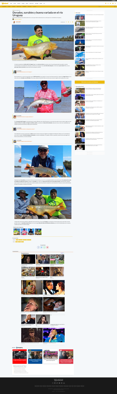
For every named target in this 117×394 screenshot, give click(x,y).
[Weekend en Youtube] (59, 383)
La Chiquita (13, 6)
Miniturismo (29, 6)
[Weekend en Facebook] (54, 383)
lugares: (14, 239)
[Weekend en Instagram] (52, 383)
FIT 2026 (9, 6)
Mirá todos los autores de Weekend (89, 82)
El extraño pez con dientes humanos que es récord (21, 372)
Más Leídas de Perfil (80, 86)
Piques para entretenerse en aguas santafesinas (24, 116)
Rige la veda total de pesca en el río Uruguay (24, 71)
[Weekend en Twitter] (57, 383)
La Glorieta (34, 6)
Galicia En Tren (19, 6)
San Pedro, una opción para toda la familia (20, 367)
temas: (14, 241)
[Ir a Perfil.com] (113, 0)
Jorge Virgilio (18, 21)
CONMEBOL (24, 6)
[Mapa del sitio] (64, 383)
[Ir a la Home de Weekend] (58, 380)
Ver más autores (18, 22)
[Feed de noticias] (61, 383)
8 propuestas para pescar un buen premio (20, 370)
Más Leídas (78, 12)
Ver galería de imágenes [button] (18, 19)
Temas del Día (4, 6)
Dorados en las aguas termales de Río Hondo (24, 141)
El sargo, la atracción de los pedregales (19, 368)
